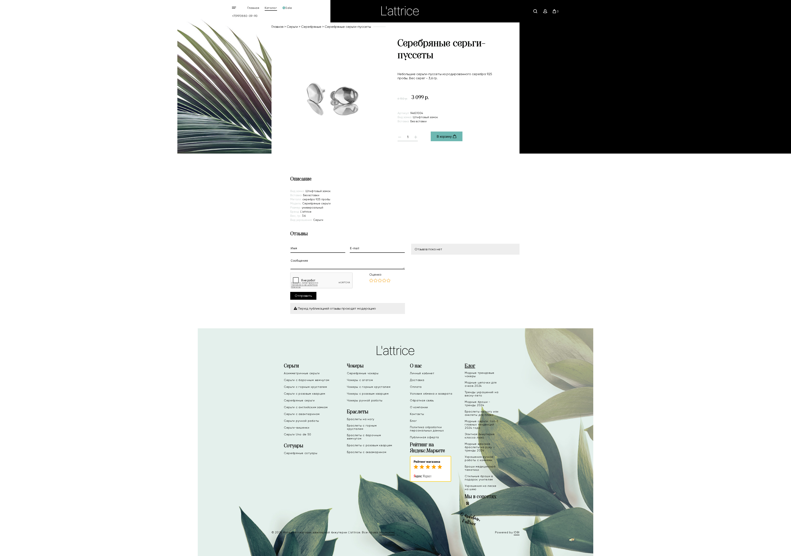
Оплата (416, 386)
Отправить (303, 296)
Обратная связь (422, 400)
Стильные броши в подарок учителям (479, 477)
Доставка (417, 380)
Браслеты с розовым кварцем (369, 445)
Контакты (417, 414)
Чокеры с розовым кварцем (368, 393)
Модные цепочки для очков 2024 (481, 384)
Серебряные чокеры (363, 373)
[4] (384, 280)
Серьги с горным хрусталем (305, 386)
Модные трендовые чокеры (479, 374)
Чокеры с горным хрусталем (369, 386)
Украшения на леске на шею (480, 487)
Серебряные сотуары (300, 453)
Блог (413, 420)
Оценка (375, 274)
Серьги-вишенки (296, 427)
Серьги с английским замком (306, 407)
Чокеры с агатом (360, 380)
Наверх (774, 549)
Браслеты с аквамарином (366, 452)
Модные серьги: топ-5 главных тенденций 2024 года (481, 424)
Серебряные (311, 27)
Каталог (271, 7)
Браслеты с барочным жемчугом (364, 437)
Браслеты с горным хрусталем (362, 427)
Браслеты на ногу (360, 419)
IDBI (517, 532)
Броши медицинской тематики (480, 468)
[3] (380, 280)
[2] (375, 280)
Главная (253, 7)
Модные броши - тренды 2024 (477, 403)
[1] (371, 280)
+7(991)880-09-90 (245, 15)
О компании (419, 407)
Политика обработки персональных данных (427, 428)
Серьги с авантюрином (302, 414)
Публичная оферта (424, 437)
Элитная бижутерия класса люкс (480, 435)
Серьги (292, 27)
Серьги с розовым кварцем (304, 393)
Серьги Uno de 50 (297, 434)
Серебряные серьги (299, 400)
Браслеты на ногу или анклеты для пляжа (481, 413)
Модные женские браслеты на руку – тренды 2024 (480, 447)
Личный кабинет (422, 373)
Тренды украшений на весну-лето (481, 393)
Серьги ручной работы (301, 420)
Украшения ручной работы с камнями (479, 458)
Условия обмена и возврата (431, 393)
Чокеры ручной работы (365, 400)
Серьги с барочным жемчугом (306, 380)
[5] (388, 280)
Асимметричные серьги (302, 373)
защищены (387, 532)
